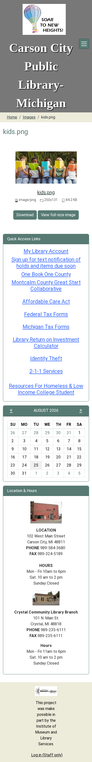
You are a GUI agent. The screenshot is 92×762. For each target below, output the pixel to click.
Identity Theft (46, 358)
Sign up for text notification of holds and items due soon (46, 262)
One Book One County (46, 274)
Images (29, 117)
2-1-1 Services (46, 371)
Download (25, 215)
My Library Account (46, 251)
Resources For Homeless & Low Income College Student (46, 389)
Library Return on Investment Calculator (46, 342)
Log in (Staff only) (47, 755)
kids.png (46, 192)
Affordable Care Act (46, 301)
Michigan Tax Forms (46, 327)
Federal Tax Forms (46, 314)
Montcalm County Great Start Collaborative (46, 285)
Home (12, 117)
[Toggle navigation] (84, 44)
